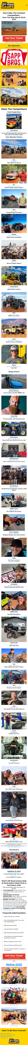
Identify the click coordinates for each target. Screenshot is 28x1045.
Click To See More (14, 985)
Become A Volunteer (6, 1036)
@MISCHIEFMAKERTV (14, 559)
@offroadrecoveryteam (14, 186)
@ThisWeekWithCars (14, 340)
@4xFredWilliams (14, 787)
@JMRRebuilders (14, 460)
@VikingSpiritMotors (14, 288)
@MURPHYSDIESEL (14, 235)
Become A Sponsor (6, 1033)
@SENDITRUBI (14, 613)
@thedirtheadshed (14, 533)
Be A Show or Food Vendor (8, 1035)
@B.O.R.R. (14, 262)
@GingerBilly (14, 417)
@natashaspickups (14, 819)
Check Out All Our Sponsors (14, 47)
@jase (14, 761)
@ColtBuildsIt (14, 840)
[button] (26, 5)
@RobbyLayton (14, 510)
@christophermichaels (14, 585)
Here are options (8, 910)
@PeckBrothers (14, 487)
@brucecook (14, 644)
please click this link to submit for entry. (17, 846)
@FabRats (14, 211)
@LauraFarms (14, 876)
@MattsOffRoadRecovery (14, 132)
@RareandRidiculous (14, 438)
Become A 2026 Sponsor (14, 66)
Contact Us (4, 1038)
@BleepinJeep (14, 707)
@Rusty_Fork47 (14, 314)
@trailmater (14, 161)
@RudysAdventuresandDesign (14, 686)
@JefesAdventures (14, 665)
